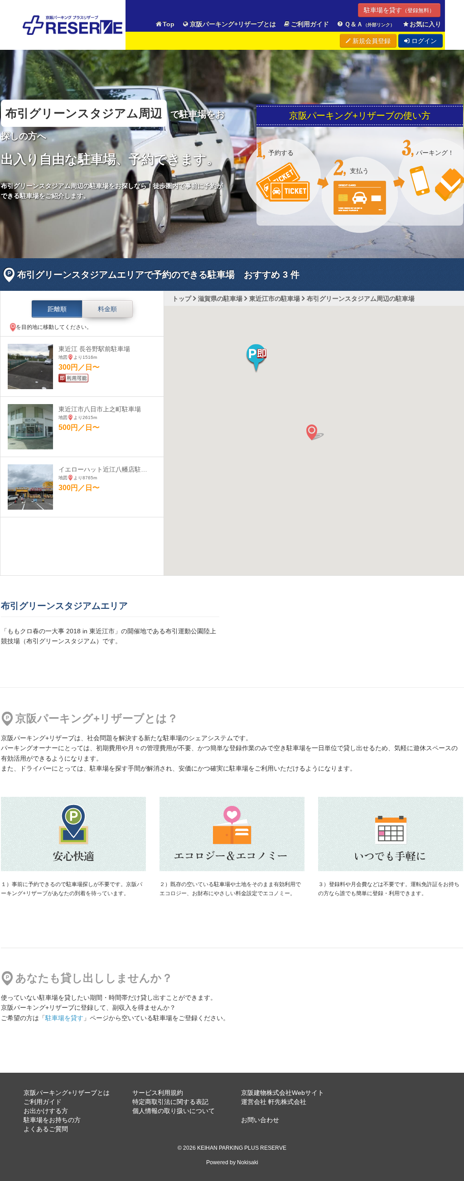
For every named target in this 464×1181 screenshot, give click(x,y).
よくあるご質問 (46, 1129)
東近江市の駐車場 (274, 298)
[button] (256, 358)
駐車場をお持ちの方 (52, 1119)
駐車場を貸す (399, 10)
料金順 (107, 309)
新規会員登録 (371, 40)
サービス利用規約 (157, 1092)
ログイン (423, 40)
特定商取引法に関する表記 (170, 1101)
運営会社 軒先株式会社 (273, 1101)
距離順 (57, 309)
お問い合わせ (260, 1119)
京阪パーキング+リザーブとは (233, 24)
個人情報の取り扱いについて (173, 1110)
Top (168, 24)
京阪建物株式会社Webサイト (282, 1092)
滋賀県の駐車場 (220, 298)
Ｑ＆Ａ (369, 24)
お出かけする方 (46, 1110)
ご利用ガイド (310, 24)
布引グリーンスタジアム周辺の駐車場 (361, 298)
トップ (181, 298)
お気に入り (425, 24)
